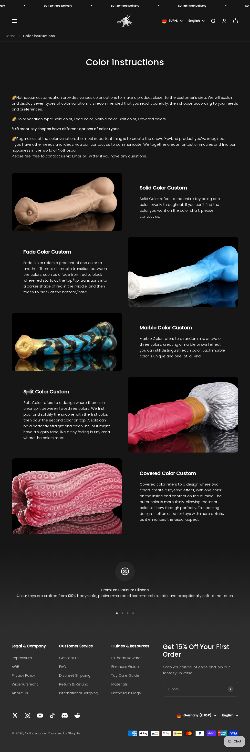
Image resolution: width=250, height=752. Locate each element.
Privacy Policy (23, 675)
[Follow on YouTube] (40, 715)
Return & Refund (73, 684)
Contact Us (69, 657)
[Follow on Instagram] (27, 715)
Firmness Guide (125, 666)
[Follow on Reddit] (77, 715)
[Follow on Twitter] (15, 715)
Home (10, 35)
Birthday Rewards (127, 657)
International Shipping (78, 693)
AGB (15, 666)
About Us (20, 693)
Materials (119, 684)
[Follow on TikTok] (52, 715)
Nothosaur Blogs (126, 693)
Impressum (22, 657)
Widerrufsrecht (25, 684)
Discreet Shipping (75, 675)
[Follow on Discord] (65, 715)
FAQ (62, 666)
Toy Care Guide (125, 675)
